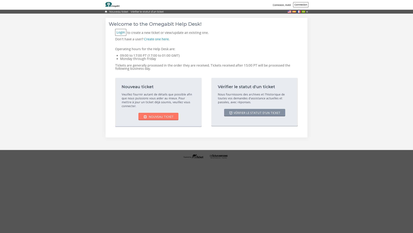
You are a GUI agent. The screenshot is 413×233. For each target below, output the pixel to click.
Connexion (300, 4)
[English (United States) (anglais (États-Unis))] (289, 11)
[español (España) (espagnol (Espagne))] (294, 11)
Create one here (156, 39)
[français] (299, 11)
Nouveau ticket (118, 12)
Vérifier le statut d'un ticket (147, 12)
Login (120, 32)
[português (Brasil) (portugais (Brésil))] (303, 11)
